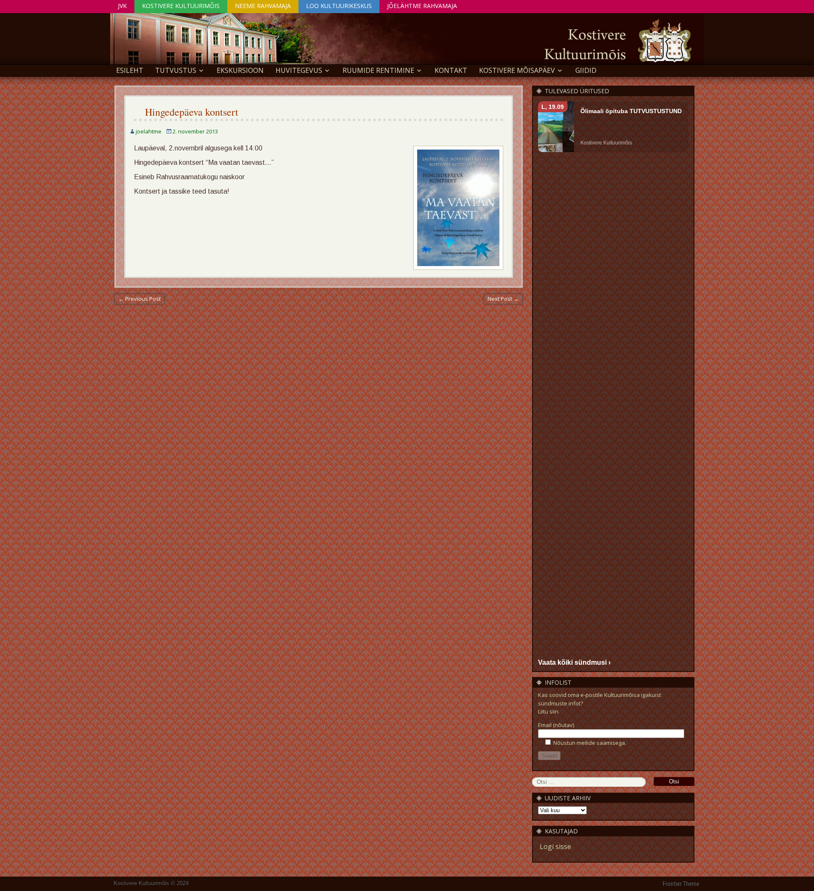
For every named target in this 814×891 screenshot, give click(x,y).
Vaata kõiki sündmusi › (574, 662)
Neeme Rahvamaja (263, 6)
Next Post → (503, 299)
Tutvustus (175, 70)
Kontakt (451, 70)
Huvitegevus (299, 70)
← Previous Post (139, 299)
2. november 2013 (195, 131)
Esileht (129, 70)
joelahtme (149, 131)
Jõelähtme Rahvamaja (422, 6)
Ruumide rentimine (378, 70)
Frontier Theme (681, 884)
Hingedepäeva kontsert (191, 112)
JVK (122, 6)
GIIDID (586, 70)
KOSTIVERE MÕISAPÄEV (517, 70)
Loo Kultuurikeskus (339, 6)
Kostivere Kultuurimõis (181, 6)
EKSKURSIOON (240, 70)
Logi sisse (555, 846)
